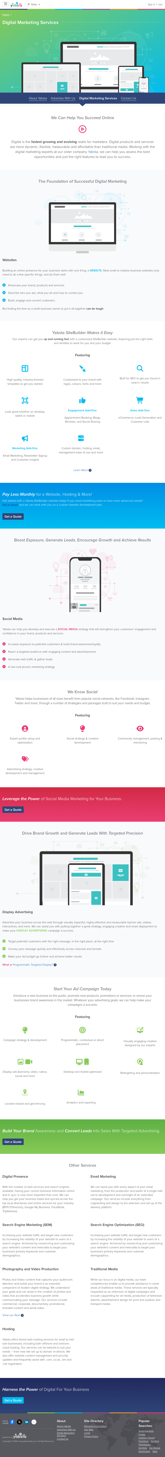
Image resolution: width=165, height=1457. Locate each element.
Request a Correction (95, 1426)
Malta (34, 4)
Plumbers (144, 1441)
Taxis (154, 1451)
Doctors (155, 1441)
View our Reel (11, 1315)
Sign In (151, 4)
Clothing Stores (147, 1438)
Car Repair (154, 1448)
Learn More (80, 470)
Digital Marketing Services (98, 98)
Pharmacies (145, 1444)
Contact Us (128, 98)
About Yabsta (38, 98)
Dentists (143, 1448)
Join (160, 4)
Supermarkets (146, 1431)
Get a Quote (13, 516)
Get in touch (10, 505)
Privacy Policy (91, 1436)
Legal (87, 1433)
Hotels (142, 1434)
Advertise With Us (63, 98)
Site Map (88, 1429)
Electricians (144, 1451)
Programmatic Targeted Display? (33, 965)
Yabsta (93, 151)
